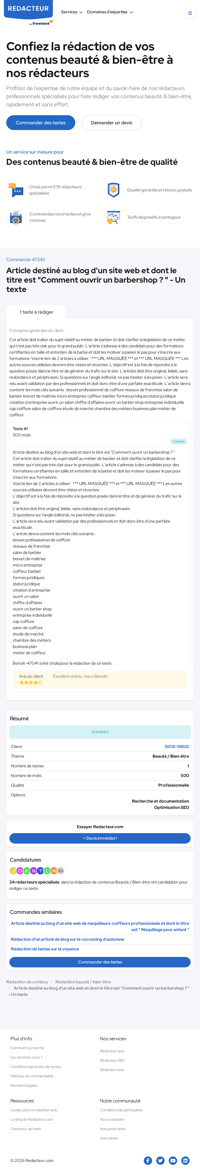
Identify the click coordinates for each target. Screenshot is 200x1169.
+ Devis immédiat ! (100, 838)
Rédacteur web (112, 1051)
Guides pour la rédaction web (33, 1110)
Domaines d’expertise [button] (107, 12)
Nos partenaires (112, 1128)
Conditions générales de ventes (35, 1066)
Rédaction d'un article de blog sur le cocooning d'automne (67, 939)
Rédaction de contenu (27, 982)
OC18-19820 (177, 746)
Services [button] (69, 12)
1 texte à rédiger (36, 312)
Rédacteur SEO (112, 1060)
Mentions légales (24, 1085)
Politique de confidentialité (31, 1076)
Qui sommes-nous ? (26, 1057)
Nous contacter (112, 1119)
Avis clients (109, 1138)
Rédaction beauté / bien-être (83, 982)
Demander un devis (111, 123)
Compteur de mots (25, 1128)
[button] (190, 13)
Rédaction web (112, 1069)
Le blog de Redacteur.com (31, 1119)
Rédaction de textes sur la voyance (45, 949)
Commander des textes (41, 123)
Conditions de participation (121, 1110)
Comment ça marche (27, 1047)
